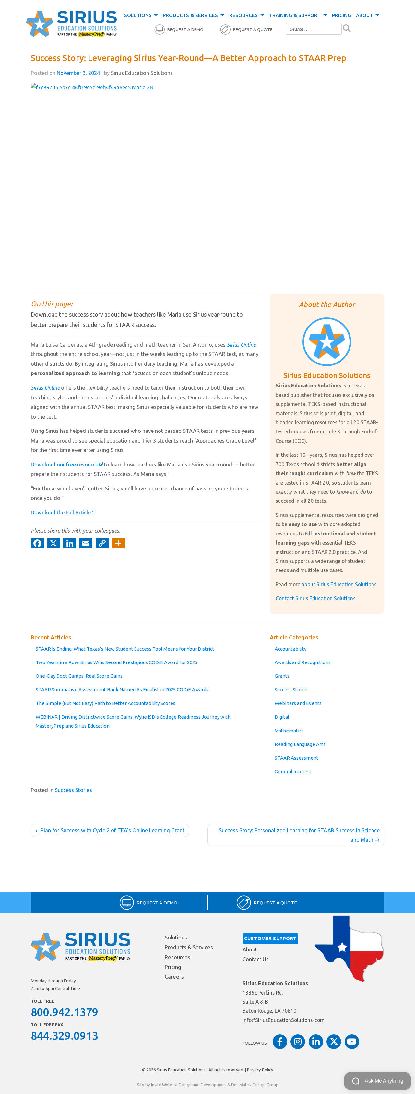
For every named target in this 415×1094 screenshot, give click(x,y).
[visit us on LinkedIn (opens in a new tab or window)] (316, 1041)
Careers (174, 977)
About (365, 15)
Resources (244, 15)
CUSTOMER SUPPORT (270, 938)
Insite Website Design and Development (188, 1084)
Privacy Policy (260, 1069)
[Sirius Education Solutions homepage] (71, 24)
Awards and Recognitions (303, 662)
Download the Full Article (61, 512)
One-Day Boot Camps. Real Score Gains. (80, 676)
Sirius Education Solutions (181, 1069)
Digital (282, 717)
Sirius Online (241, 345)
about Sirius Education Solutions (339, 584)
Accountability (290, 648)
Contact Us (256, 959)
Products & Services (191, 15)
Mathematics (289, 730)
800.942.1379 (64, 1012)
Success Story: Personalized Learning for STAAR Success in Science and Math (299, 835)
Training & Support (295, 15)
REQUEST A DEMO (185, 29)
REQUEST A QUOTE (252, 29)
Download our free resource (64, 464)
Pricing (341, 15)
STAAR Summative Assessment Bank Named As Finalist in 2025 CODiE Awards (122, 689)
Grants (282, 676)
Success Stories (292, 689)
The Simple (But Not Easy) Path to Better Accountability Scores (105, 703)
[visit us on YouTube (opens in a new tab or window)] (352, 1041)
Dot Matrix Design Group (255, 1084)
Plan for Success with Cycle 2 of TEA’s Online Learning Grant (112, 830)
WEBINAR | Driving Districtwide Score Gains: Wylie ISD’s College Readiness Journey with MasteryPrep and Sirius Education (133, 721)
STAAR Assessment (296, 758)
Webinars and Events (298, 703)
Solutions (138, 15)
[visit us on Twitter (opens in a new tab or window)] (333, 1041)
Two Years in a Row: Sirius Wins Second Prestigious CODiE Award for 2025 (116, 662)
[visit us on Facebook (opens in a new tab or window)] (280, 1041)
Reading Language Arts (300, 744)
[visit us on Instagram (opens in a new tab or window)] (297, 1041)
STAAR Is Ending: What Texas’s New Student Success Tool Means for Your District (125, 648)
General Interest (293, 771)
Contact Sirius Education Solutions (315, 598)
